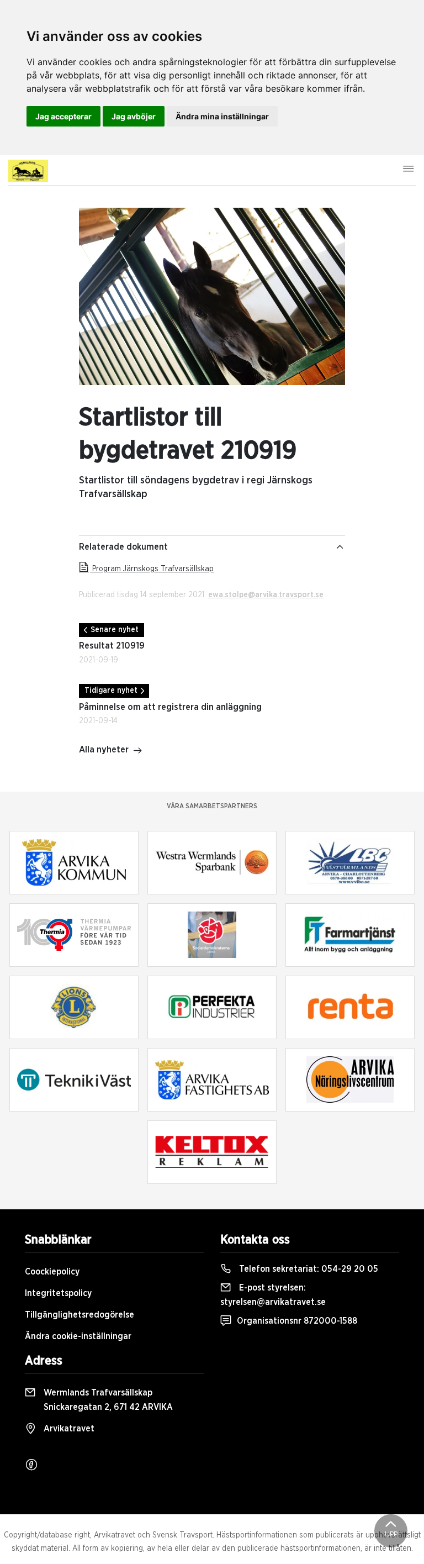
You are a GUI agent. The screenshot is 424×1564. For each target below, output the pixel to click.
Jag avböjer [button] (134, 116)
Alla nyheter (104, 749)
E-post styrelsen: (273, 1295)
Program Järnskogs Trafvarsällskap (152, 569)
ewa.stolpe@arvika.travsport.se (266, 595)
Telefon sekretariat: (307, 1269)
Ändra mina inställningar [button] (222, 116)
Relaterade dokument (123, 547)
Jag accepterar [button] (63, 116)
